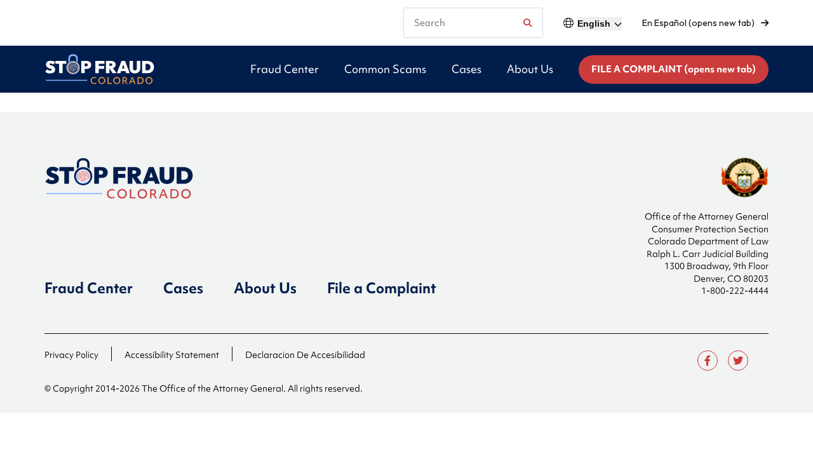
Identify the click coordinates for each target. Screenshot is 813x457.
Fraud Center (88, 288)
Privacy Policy (71, 355)
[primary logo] (99, 69)
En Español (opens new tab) (698, 23)
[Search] (527, 23)
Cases (183, 288)
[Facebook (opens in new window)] (707, 360)
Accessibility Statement (171, 355)
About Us (265, 288)
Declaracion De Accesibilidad (305, 355)
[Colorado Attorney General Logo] (134, 178)
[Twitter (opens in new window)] (738, 360)
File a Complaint (381, 288)
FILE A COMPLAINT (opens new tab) (673, 69)
